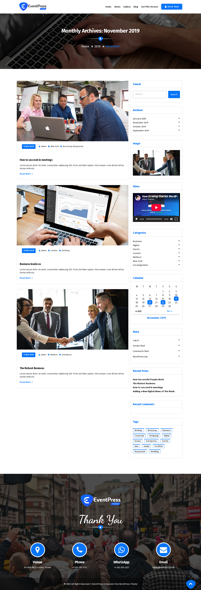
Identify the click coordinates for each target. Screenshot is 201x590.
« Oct (138, 311)
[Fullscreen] (176, 219)
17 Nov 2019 (28, 355)
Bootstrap (67, 146)
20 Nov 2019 (28, 251)
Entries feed (139, 345)
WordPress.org (140, 356)
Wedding (155, 451)
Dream (137, 441)
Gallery (127, 6)
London (54, 251)
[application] (156, 207)
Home (108, 6)
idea (136, 446)
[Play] (136, 219)
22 (163, 302)
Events (165, 441)
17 (176, 298)
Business (166, 430)
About (117, 6)
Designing (153, 436)
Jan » (169, 311)
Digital (167, 436)
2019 (97, 46)
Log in (136, 340)
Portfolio (159, 446)
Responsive (78, 146)
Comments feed (141, 351)
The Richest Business (32, 368)
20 (150, 302)
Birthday (66, 251)
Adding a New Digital (144, 391)
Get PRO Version (149, 6)
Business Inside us (30, 264)
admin (43, 146)
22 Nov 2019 (28, 146)
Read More (25, 174)
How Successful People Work (148, 379)
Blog (136, 6)
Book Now (173, 6)
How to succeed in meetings (36, 160)
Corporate (139, 436)
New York (55, 146)
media (146, 446)
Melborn (54, 355)
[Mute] (171, 219)
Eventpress (67, 355)
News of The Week (165, 391)
